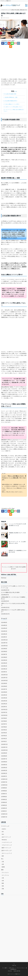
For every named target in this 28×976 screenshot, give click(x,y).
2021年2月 (4, 738)
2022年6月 (4, 692)
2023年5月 (4, 660)
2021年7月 (4, 724)
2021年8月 (4, 721)
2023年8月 (4, 651)
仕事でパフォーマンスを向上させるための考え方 (13, 604)
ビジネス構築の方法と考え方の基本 (10, 592)
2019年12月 (4, 779)
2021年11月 (4, 712)
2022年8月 (4, 686)
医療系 (3, 867)
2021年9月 (4, 718)
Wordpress (4, 839)
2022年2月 (4, 703)
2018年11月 (4, 817)
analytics (4, 829)
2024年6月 (4, 622)
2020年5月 (4, 764)
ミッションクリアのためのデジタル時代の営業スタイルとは (17, 524)
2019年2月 (4, 808)
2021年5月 (4, 730)
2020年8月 (4, 756)
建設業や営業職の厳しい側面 (10, 97)
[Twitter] (5, 43)
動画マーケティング (6, 847)
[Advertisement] (14, 64)
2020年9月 (4, 753)
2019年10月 (4, 785)
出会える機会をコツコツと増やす (11, 104)
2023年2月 (4, 669)
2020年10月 (4, 750)
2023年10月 (4, 645)
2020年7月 (4, 759)
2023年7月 (4, 654)
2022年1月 (4, 706)
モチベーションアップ (7, 853)
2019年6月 (4, 796)
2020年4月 (4, 767)
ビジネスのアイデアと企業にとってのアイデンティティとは (13, 586)
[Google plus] (9, 43)
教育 (3, 856)
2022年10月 (4, 680)
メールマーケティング (7, 842)
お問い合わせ (11, 967)
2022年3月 (4, 701)
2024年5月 (4, 625)
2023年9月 (4, 648)
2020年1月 (4, 776)
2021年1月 (4, 741)
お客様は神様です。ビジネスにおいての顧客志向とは (13, 598)
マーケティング (5, 826)
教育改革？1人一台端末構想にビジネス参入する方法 (17, 551)
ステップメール (5, 875)
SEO (3, 831)
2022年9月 (4, 683)
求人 (2, 858)
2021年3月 (4, 735)
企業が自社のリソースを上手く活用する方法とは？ (13, 610)
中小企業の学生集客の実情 (9, 94)
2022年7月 (4, 689)
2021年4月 (4, 732)
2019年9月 (4, 788)
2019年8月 (4, 790)
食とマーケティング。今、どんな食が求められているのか (17, 542)
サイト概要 (4, 967)
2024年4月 (4, 628)
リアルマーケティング (7, 845)
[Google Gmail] (15, 43)
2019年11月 (4, 782)
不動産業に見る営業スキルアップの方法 (17, 533)
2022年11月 (4, 677)
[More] (10, 46)
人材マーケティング (6, 850)
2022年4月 (4, 698)
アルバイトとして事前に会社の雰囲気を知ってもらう (14, 110)
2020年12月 (4, 744)
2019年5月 (4, 799)
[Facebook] (2, 43)
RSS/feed (3, 578)
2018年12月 (4, 814)
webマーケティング (6, 837)
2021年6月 (4, 727)
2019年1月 (4, 811)
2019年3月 (4, 805)
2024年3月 (4, 631)
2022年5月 (4, 695)
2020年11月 (4, 747)
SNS (3, 834)
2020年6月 (4, 761)
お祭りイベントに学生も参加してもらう (13, 106)
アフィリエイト (5, 872)
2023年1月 (4, 672)
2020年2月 (4, 773)
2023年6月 (4, 657)
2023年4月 (4, 663)
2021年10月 (4, 715)
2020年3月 (4, 770)
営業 (3, 886)
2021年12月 (4, 709)
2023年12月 (4, 640)
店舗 (3, 888)
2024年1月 (4, 637)
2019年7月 (4, 793)
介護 (3, 861)
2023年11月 (4, 642)
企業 (3, 864)
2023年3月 (4, 666)
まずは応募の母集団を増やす (10, 100)
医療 (3, 883)
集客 (2, 869)
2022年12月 (4, 674)
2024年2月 (4, 634)
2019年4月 (4, 802)
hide (16, 91)
